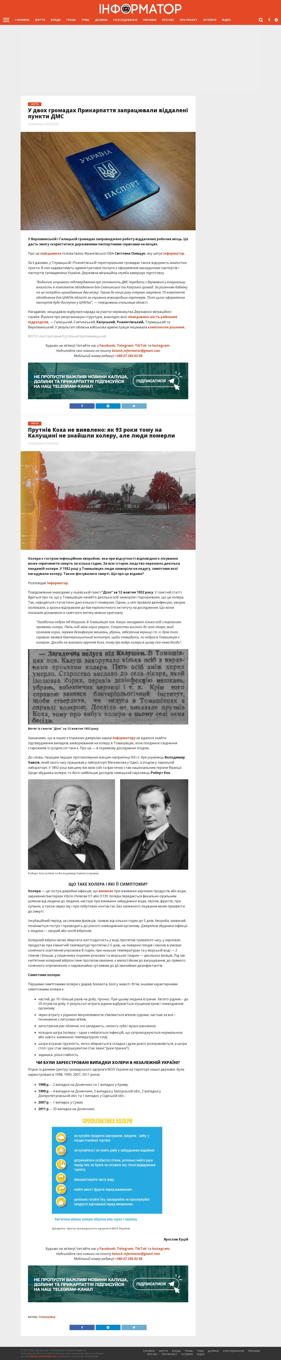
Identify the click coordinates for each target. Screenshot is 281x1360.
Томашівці (46, 1317)
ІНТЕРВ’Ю (209, 20)
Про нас (168, 20)
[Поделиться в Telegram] (108, 1326)
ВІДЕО (226, 20)
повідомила (50, 253)
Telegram (125, 345)
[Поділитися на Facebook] (82, 405)
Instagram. (161, 345)
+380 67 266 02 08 (128, 355)
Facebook (107, 345)
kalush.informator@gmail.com (136, 350)
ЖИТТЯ (40, 20)
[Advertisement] (140, 62)
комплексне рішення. (166, 327)
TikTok (141, 345)
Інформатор (57, 583)
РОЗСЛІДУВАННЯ (125, 20)
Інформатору (124, 738)
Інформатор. (174, 253)
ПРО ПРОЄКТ (188, 20)
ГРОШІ (71, 20)
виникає (106, 891)
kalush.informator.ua (42, 1356)
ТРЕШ (85, 20)
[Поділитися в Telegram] (108, 405)
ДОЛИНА (101, 20)
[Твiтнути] (133, 405)
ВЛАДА (56, 20)
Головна (22, 20)
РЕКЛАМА (149, 20)
